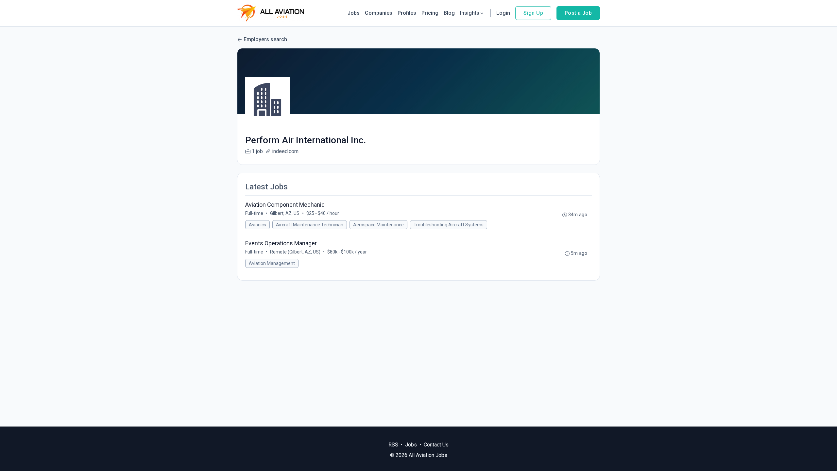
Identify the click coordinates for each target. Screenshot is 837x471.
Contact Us (436, 445)
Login (503, 13)
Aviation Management (272, 263)
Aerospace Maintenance (378, 224)
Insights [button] (469, 13)
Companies (378, 13)
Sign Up (533, 13)
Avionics (257, 224)
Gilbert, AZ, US (284, 213)
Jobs (354, 13)
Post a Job (578, 13)
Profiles (407, 13)
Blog (449, 13)
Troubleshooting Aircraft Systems (449, 224)
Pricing (429, 13)
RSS (393, 445)
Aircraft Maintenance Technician (309, 224)
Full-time (254, 213)
